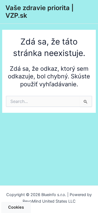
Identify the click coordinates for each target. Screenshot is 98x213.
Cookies (16, 207)
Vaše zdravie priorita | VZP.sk (39, 11)
